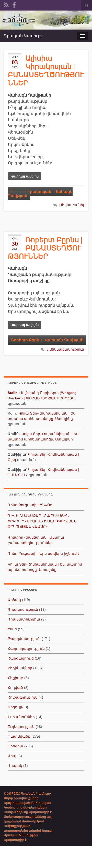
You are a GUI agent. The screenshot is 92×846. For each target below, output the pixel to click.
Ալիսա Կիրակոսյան (31, 192)
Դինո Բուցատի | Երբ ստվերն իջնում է (43, 553)
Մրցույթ (15, 707)
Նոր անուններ (21, 717)
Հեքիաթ (15, 678)
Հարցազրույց (21, 658)
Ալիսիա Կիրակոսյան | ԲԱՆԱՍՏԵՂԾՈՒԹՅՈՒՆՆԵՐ (46, 70)
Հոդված (15, 687)
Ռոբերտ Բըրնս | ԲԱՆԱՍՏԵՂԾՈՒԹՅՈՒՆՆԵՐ (45, 248)
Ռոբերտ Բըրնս (26, 340)
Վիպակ (15, 766)
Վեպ (12, 756)
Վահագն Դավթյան (64, 340)
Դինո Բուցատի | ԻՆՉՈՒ (30, 505)
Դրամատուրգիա (24, 619)
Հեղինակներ (20, 668)
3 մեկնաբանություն (65, 349)
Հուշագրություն (23, 697)
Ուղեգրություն (21, 727)
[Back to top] (80, 834)
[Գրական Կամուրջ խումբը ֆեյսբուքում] (14, 4)
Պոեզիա (15, 746)
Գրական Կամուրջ (23, 36)
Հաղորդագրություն (26, 648)
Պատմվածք (19, 736)
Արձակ (14, 600)
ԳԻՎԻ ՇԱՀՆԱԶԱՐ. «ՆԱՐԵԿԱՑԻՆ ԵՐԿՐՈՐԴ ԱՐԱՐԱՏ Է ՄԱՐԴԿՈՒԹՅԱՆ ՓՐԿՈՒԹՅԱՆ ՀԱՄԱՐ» (42, 521)
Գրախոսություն (23, 609)
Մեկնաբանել (71, 205)
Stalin (13, 393)
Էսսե (12, 629)
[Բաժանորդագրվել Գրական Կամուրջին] (6, 4)
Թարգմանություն (24, 639)
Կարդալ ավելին (24, 176)
